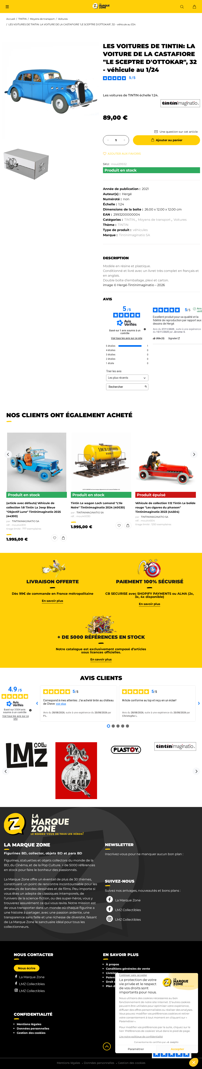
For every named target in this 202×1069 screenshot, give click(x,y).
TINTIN (22, 18)
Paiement (113, 977)
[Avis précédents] (37, 703)
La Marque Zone (128, 900)
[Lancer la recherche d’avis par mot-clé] (145, 387)
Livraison (112, 973)
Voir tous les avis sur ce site (126, 338)
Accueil (10, 18)
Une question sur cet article (179, 131)
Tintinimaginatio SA (134, 235)
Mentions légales (29, 1024)
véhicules (140, 230)
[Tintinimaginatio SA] (180, 103)
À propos (112, 964)
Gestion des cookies (31, 1033)
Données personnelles (33, 1028)
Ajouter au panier (169, 140)
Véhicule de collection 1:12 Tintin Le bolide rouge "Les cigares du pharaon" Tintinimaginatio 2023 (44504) (165, 507)
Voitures (63, 18)
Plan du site (114, 986)
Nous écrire (26, 968)
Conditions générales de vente (128, 968)
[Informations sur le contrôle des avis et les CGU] (144, 329)
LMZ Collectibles (128, 910)
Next (194, 454)
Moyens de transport (42, 18)
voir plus (61, 703)
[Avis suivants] (199, 703)
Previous (8, 454)
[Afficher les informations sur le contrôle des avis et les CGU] (30, 710)
